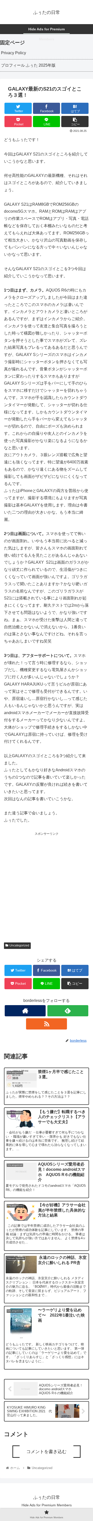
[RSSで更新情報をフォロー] (46, 1024)
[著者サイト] (25, 1010)
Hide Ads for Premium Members (47, 1505)
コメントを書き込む (46, 1451)
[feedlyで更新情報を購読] (67, 1010)
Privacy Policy (13, 53)
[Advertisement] (46, 883)
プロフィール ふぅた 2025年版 (28, 65)
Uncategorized (19, 945)
